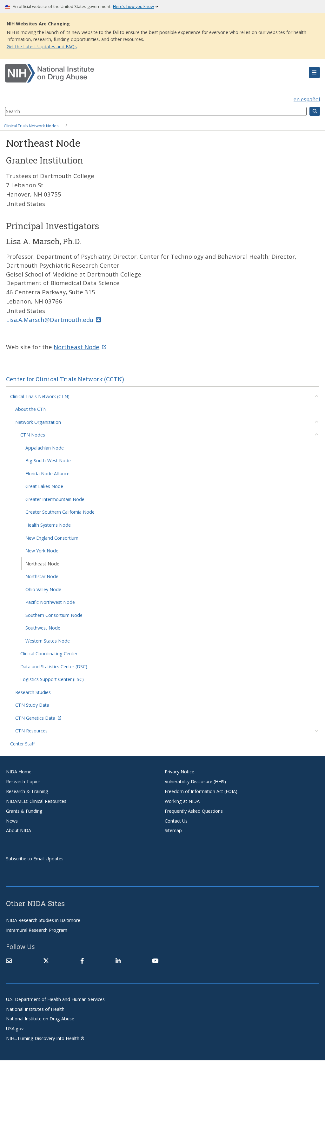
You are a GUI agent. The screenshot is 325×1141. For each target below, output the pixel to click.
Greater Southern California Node (60, 512)
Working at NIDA (182, 801)
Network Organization (38, 422)
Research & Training (27, 791)
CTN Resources (31, 731)
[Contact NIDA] (9, 960)
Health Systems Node (48, 525)
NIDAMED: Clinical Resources (36, 801)
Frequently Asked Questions (194, 811)
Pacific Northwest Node (50, 602)
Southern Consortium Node (54, 615)
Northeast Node (42, 564)
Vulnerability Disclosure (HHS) (195, 781)
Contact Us (176, 821)
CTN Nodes (32, 435)
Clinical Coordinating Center (48, 654)
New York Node (41, 551)
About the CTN (31, 409)
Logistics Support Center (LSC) (52, 679)
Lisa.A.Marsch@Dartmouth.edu (49, 320)
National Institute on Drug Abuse (40, 1019)
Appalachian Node (44, 448)
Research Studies (33, 692)
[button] (314, 72)
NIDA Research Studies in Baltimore (43, 920)
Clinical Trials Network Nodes (31, 126)
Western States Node (47, 641)
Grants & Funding (24, 811)
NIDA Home (18, 772)
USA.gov (14, 1028)
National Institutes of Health (35, 1009)
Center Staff (22, 744)
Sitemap (173, 830)
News (12, 821)
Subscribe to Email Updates (34, 859)
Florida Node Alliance (47, 473)
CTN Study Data (32, 705)
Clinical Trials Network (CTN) (40, 396)
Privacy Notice (179, 772)
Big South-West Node (48, 460)
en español (307, 99)
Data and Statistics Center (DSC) (53, 667)
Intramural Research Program (36, 930)
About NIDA (18, 830)
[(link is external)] (46, 960)
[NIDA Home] (136, 73)
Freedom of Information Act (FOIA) (201, 791)
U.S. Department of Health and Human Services (55, 999)
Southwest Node (42, 628)
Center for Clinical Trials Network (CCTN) (65, 379)
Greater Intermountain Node (54, 499)
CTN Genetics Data (35, 718)
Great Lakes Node (44, 486)
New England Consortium (51, 538)
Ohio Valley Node (43, 589)
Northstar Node (41, 576)
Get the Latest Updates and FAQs (42, 46)
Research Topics (23, 781)
